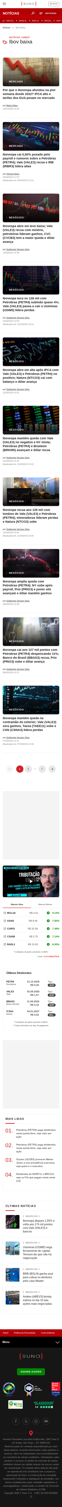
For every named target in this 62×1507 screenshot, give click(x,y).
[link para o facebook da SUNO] (15, 1421)
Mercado (16, 81)
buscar (33, 13)
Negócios (16, 217)
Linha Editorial (48, 1333)
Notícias (6, 27)
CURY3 (11, 928)
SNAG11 (23, 21)
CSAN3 (11, 936)
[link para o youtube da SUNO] (46, 1421)
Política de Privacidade (24, 1333)
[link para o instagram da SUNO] (36, 1421)
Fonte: (48, 956)
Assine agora (31, 1371)
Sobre (5, 1333)
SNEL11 (35, 21)
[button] (48, 13)
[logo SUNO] (29, 4)
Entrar (54, 4)
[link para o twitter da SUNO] (26, 1421)
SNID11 (47, 21)
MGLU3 (11, 913)
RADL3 (11, 944)
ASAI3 (10, 920)
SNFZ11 (10, 21)
